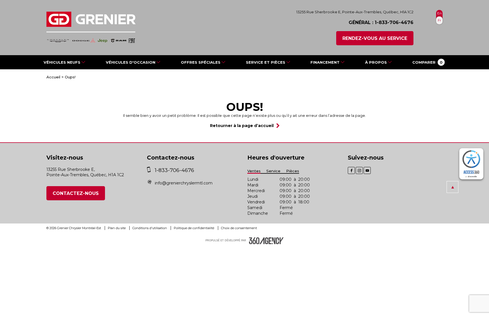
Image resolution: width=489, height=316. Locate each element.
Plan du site (117, 228)
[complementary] (471, 163)
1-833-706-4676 (394, 22)
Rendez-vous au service (374, 38)
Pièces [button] (292, 171)
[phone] (150, 170)
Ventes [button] (254, 171)
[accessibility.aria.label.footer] (266, 240)
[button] (427, 62)
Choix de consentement (239, 228)
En (439, 13)
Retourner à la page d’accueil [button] (242, 125)
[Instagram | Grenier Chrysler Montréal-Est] (359, 170)
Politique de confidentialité (194, 228)
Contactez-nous (76, 193)
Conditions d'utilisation (150, 228)
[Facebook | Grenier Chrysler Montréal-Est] (351, 170)
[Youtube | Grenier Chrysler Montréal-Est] (367, 170)
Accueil (53, 77)
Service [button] (273, 171)
